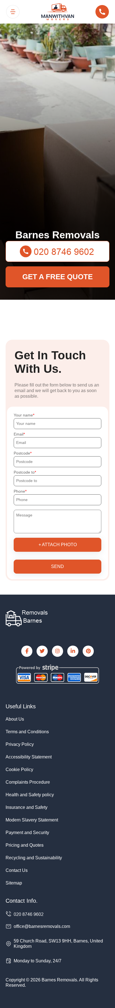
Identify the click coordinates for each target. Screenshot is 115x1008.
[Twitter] (42, 651)
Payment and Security (27, 832)
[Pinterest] (88, 651)
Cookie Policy (19, 769)
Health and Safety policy (30, 794)
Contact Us (17, 870)
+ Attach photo (58, 544)
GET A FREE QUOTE (57, 277)
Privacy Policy (20, 744)
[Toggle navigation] (13, 11)
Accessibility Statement (29, 757)
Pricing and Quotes (25, 845)
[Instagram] (57, 651)
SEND (57, 566)
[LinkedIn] (72, 651)
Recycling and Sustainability (34, 857)
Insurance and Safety (26, 807)
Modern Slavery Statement (32, 820)
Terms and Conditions (27, 731)
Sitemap (14, 883)
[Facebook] (26, 651)
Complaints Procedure (28, 782)
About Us (15, 719)
